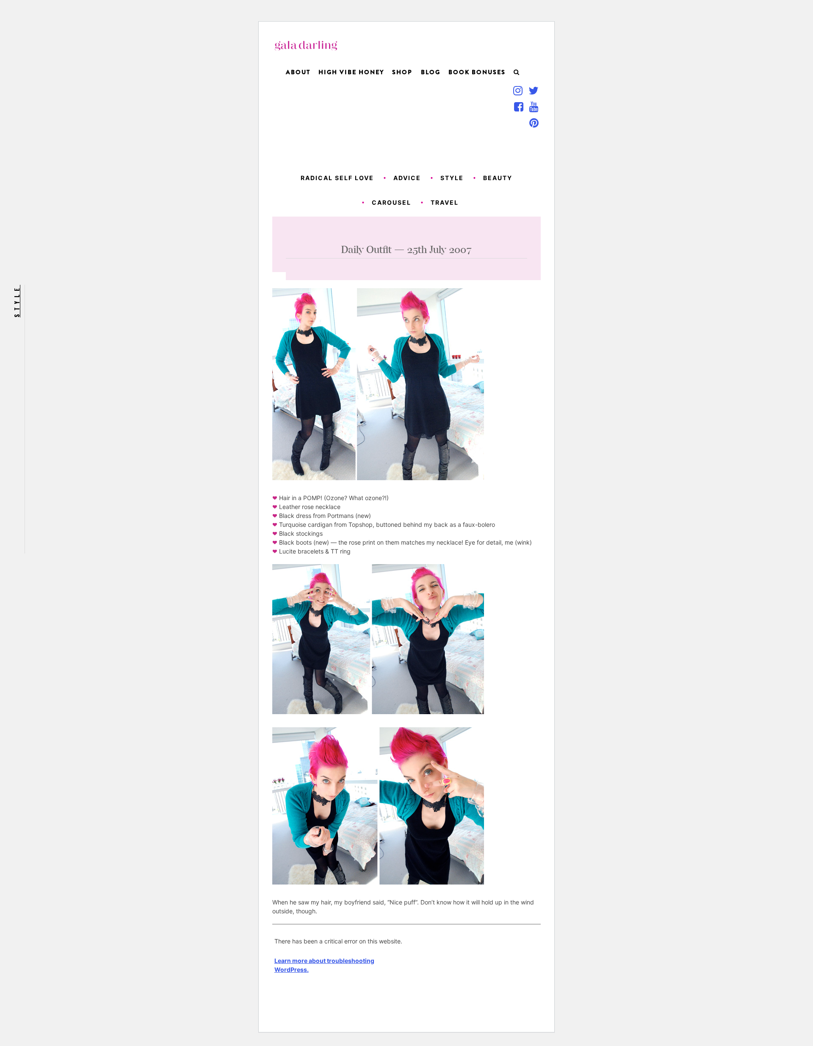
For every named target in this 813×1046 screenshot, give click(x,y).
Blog (430, 72)
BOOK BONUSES (477, 72)
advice (407, 177)
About (298, 72)
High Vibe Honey (351, 72)
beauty (497, 177)
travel (445, 202)
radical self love (337, 177)
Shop (402, 72)
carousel (391, 202)
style (452, 177)
